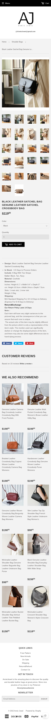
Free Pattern (25, 653)
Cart (47, 3)
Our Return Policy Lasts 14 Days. (19, 308)
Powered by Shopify (33, 711)
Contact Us (25, 670)
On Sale (25, 660)
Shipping (25, 663)
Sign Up (44, 699)
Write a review (26, 364)
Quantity (5, 232)
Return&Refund (25, 666)
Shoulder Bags (17, 42)
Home (4, 42)
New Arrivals (25, 656)
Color (4, 221)
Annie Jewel (18, 711)
